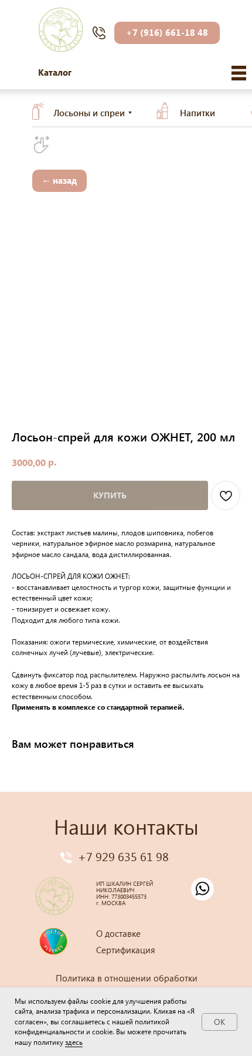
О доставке (118, 933)
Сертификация (125, 950)
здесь (74, 1042)
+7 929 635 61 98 (123, 856)
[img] (238, 73)
